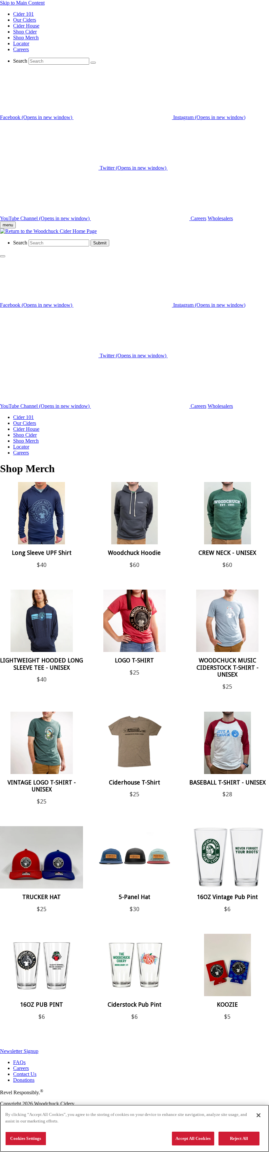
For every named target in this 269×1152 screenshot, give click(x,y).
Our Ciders (24, 20)
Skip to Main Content (22, 3)
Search (20, 61)
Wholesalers (220, 218)
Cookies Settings (25, 1138)
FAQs (19, 1062)
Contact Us (24, 1074)
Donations (23, 1080)
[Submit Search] (93, 63)
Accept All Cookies (193, 1138)
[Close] (258, 1115)
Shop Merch (26, 37)
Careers (21, 49)
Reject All (239, 1138)
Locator (21, 43)
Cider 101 (23, 14)
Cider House (26, 26)
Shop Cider (25, 31)
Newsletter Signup (19, 1051)
